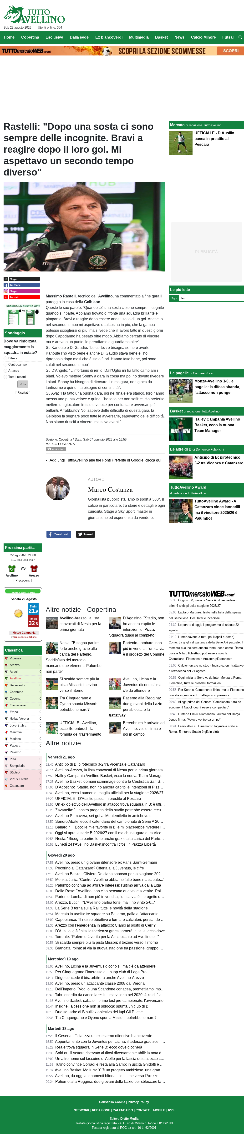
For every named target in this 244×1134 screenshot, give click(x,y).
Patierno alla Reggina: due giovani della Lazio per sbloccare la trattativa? (117, 1081)
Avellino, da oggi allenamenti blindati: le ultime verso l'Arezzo (106, 1076)
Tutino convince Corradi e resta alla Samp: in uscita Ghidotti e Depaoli (114, 1064)
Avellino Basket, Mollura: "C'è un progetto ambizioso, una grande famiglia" (117, 1070)
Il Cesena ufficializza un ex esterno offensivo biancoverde (103, 1036)
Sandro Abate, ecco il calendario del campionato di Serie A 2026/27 (112, 821)
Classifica (14, 650)
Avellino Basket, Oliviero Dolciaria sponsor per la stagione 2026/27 (111, 874)
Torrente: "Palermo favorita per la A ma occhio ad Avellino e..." (107, 937)
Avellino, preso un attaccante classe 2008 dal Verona (100, 983)
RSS (171, 1110)
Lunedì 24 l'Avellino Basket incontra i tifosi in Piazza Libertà (105, 844)
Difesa (12, 358)
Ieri (183, 298)
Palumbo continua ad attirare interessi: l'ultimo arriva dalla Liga (108, 885)
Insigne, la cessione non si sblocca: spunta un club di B (101, 1006)
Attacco (13, 370)
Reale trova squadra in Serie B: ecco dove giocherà (98, 1047)
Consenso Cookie (112, 1102)
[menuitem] (240, 37)
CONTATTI (143, 1110)
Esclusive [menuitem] (54, 37)
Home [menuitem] (9, 37)
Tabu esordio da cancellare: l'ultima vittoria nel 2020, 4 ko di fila (108, 995)
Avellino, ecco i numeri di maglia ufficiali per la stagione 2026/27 (109, 793)
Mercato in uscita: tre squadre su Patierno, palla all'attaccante (106, 914)
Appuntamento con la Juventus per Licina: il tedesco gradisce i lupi (111, 1041)
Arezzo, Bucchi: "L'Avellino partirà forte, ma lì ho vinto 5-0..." (105, 902)
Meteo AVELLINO (23, 593)
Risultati (23, 392)
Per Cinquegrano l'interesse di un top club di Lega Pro (101, 972)
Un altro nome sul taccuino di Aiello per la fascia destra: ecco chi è (111, 1059)
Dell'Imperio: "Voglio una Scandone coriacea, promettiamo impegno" (113, 989)
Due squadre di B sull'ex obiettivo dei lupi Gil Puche (99, 1012)
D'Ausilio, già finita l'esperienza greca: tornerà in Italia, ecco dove (110, 931)
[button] (22, 384)
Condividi (61, 534)
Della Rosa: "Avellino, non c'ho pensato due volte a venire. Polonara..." (115, 891)
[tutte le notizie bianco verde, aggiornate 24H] (34, 14)
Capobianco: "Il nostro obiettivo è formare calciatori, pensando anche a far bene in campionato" (135, 920)
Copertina (65, 439)
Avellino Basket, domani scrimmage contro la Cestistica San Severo (112, 781)
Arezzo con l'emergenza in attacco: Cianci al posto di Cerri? (105, 925)
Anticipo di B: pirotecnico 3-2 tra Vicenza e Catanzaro (100, 764)
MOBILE (159, 1110)
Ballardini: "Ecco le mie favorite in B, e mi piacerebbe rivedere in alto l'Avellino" (121, 827)
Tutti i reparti (17, 377)
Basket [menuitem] (161, 37)
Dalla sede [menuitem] (79, 37)
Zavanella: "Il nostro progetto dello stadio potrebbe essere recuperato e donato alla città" (129, 810)
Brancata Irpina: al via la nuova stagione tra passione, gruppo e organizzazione (121, 948)
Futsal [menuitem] (228, 37)
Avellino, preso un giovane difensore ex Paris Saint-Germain (106, 862)
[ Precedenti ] (23, 580)
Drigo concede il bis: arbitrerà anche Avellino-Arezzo (99, 978)
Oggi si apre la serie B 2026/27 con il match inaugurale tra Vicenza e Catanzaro (122, 833)
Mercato (177, 125)
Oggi (174, 298)
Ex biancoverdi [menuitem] (108, 37)
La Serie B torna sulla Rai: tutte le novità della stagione (101, 908)
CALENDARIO (123, 1110)
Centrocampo (17, 364)
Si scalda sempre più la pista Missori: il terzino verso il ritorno (79, 684)
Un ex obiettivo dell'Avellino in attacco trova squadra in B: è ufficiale (112, 804)
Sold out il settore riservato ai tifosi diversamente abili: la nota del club (114, 1053)
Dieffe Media (129, 1118)
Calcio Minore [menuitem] (203, 37)
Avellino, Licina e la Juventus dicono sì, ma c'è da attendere (142, 684)
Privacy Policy (138, 1102)
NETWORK (81, 1110)
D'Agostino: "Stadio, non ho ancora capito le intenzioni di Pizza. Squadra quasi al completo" (132, 787)
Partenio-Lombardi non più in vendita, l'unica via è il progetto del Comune (143, 648)
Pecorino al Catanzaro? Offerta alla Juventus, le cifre (99, 868)
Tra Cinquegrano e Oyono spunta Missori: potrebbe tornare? (78, 704)
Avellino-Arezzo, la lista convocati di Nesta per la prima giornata (80, 624)
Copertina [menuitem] (30, 37)
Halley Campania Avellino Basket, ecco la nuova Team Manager (109, 776)
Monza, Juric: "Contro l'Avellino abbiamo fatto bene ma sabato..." (109, 880)
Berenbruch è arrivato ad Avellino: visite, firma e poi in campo (144, 728)
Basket (176, 411)
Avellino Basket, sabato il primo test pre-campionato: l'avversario (109, 1001)
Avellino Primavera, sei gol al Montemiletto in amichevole (103, 816)
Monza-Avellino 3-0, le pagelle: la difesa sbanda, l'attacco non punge (217, 387)
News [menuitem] (179, 37)
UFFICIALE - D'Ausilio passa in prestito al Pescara (98, 799)
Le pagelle (179, 373)
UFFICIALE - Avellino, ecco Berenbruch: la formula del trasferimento (80, 728)
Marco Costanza (60, 444)
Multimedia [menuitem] (139, 37)
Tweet (87, 534)
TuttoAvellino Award (188, 487)
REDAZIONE (101, 1110)
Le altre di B (181, 449)
